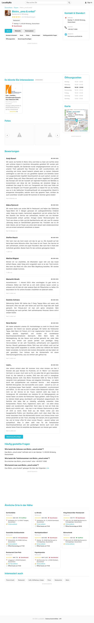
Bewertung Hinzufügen (24, 39)
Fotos (27, 35)
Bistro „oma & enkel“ (74, 112)
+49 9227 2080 (72, 29)
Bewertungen (36, 35)
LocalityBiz (7, 2)
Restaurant (16, 20)
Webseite (18, 31)
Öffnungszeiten (10, 39)
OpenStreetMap (83, 130)
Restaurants (58, 580)
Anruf (8, 31)
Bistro (67, 580)
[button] (76, 121)
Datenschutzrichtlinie (51, 619)
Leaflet (76, 130)
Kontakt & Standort (11, 35)
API (60, 619)
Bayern (16, 7)
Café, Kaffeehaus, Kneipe (36, 580)
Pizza (49, 580)
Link (47, 468)
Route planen (29, 31)
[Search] (69, 2)
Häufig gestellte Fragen (50, 35)
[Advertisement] (32, 57)
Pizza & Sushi (10, 580)
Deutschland (8, 7)
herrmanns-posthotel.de (75, 36)
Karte (21, 35)
